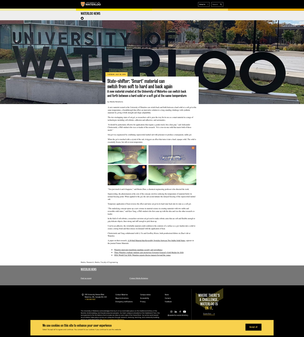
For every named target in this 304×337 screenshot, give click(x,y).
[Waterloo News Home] (82, 18)
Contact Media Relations (139, 278)
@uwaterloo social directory (178, 315)
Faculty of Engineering (109, 262)
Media (83, 262)
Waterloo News (88, 269)
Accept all (253, 327)
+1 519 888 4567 (90, 299)
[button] (203, 4)
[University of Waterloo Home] (91, 4)
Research (90, 262)
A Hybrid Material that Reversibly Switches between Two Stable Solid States (156, 240)
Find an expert (86, 278)
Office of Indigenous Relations (113, 319)
